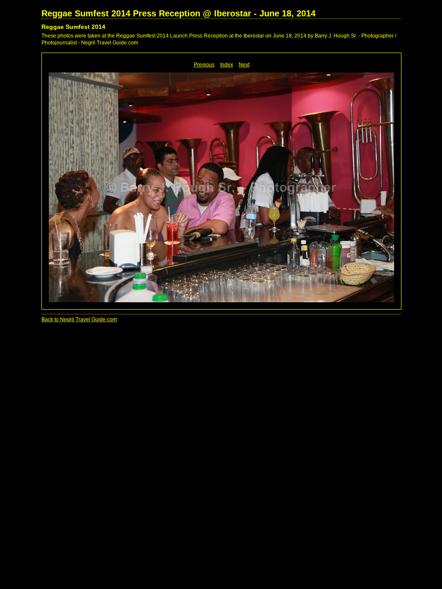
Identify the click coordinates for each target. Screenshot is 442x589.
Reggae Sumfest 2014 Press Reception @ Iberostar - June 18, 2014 (178, 13)
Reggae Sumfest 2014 (73, 26)
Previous (204, 65)
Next (244, 65)
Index (226, 65)
